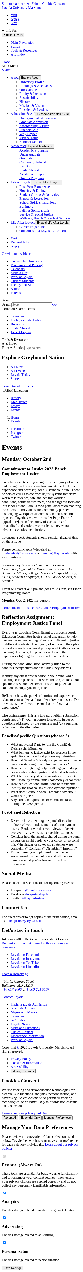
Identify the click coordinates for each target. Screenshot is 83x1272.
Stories (15, 379)
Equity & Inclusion (32, 94)
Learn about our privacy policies (24, 1113)
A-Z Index (18, 1020)
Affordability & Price (34, 126)
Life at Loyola (21, 182)
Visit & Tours (28, 138)
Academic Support (32, 174)
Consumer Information (26, 1063)
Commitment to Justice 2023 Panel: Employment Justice (41, 608)
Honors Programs (31, 178)
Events (15, 410)
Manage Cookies (23, 1071)
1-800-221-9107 (38, 989)
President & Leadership (35, 109)
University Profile (31, 82)
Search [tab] (15, 46)
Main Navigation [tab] (22, 42)
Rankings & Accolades (35, 86)
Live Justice (19, 402)
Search (6, 70)
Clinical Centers (22, 1032)
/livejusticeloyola (37, 894)
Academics (18, 146)
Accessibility (20, 1067)
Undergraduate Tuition (26, 320)
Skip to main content (16, 3)
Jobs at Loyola (21, 332)
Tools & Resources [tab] (24, 50)
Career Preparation (32, 227)
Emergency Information (27, 1036)
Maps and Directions (25, 1028)
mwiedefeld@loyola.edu (19, 553)
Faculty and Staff (23, 285)
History (24, 101)
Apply (15, 19)
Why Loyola (28, 134)
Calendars (18, 269)
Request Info (20, 242)
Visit (14, 15)
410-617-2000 (12, 989)
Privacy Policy (21, 1059)
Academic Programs (33, 150)
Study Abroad (29, 170)
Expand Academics (40, 146)
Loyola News (20, 1024)
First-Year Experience (34, 186)
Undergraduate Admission (37, 118)
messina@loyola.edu (55, 553)
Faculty (24, 166)
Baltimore (26, 206)
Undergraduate (29, 154)
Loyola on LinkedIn (25, 966)
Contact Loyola (12, 997)
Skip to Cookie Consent (48, 3)
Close (6, 62)
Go (54, 304)
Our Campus (28, 90)
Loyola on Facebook (25, 955)
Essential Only (30, 1117)
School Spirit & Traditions (37, 202)
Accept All (10, 1117)
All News (17, 367)
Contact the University (26, 261)
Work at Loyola (22, 277)
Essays (15, 406)
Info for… (13, 30)
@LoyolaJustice (32, 898)
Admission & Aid (23, 114)
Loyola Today (20, 375)
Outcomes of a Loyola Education (42, 231)
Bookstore (18, 324)
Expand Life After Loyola (52, 222)
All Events (18, 371)
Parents (16, 293)
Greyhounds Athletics (17, 253)
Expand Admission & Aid (53, 114)
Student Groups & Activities (39, 194)
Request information (16, 943)
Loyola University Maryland (22, 7)
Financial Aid (28, 130)
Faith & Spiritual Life (34, 210)
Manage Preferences (57, 1117)
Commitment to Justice (18, 386)
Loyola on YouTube (25, 962)
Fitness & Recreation (34, 198)
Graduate (25, 158)
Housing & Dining (32, 190)
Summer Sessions (31, 142)
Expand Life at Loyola (46, 182)
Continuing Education (34, 162)
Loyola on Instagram (25, 958)
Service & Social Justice (36, 214)
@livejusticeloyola (38, 890)
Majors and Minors (24, 1012)
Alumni (16, 289)
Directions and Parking (27, 265)
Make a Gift (19, 273)
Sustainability (28, 98)
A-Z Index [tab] (18, 54)
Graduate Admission (33, 122)
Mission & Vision (31, 105)
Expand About (30, 77)
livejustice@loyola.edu (25, 921)
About (15, 77)
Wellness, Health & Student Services (45, 218)
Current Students (22, 281)
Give (14, 23)
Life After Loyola (23, 222)
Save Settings (13, 1268)
